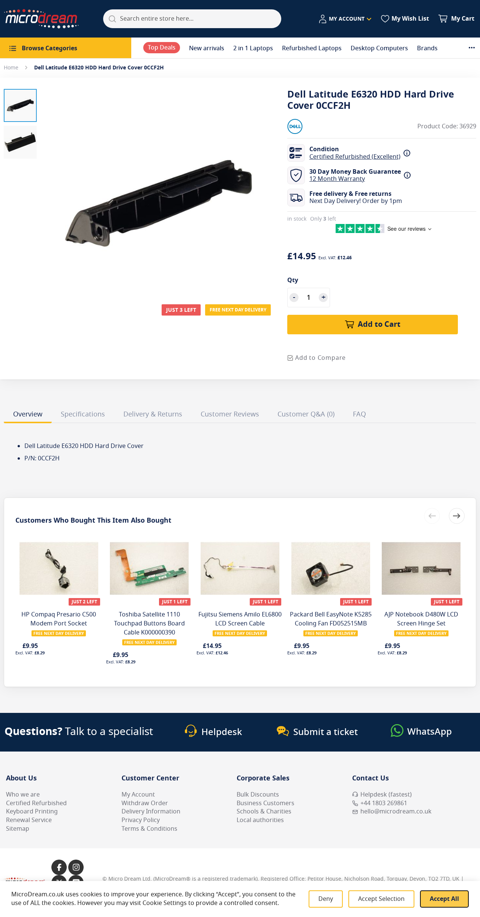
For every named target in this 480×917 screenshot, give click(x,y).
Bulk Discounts (258, 794)
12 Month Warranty (337, 178)
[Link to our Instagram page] (76, 867)
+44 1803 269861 (383, 803)
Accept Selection (381, 898)
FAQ (359, 414)
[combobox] (192, 18)
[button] (344, 19)
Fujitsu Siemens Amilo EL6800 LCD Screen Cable (240, 619)
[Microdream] (41, 19)
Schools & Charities (264, 811)
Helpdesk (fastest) (386, 794)
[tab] (28, 415)
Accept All (444, 898)
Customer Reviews (230, 414)
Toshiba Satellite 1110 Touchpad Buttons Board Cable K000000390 (149, 623)
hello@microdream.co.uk (396, 811)
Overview (27, 414)
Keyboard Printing (32, 811)
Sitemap (17, 828)
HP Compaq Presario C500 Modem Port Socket (58, 619)
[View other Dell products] (309, 126)
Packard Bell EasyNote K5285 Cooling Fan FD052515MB (331, 619)
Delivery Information (151, 811)
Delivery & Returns (152, 414)
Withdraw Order (145, 803)
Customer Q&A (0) (306, 414)
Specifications (83, 414)
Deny (325, 898)
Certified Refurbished (36, 803)
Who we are (23, 794)
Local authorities (260, 820)
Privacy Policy (141, 820)
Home (11, 68)
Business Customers (265, 803)
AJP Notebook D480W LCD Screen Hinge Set (421, 619)
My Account (138, 794)
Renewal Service (29, 820)
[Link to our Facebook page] (59, 867)
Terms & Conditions (149, 828)
